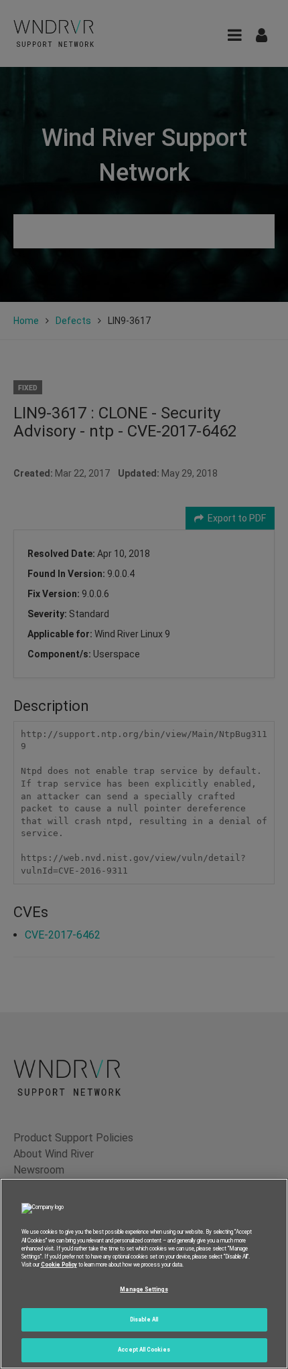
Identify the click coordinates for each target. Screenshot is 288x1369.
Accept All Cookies (143, 1349)
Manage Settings (143, 1289)
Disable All (144, 1319)
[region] (144, 1273)
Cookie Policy (59, 1264)
